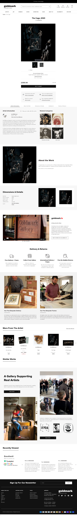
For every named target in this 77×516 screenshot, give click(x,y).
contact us (18, 496)
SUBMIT (68, 482)
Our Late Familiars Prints (38, 73)
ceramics (3, 495)
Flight (38, 350)
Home (4, 14)
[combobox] (36, 6)
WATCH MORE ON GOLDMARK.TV (60, 237)
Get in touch (27, 100)
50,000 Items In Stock (38, 1)
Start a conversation (29, 95)
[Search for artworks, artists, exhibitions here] (49, 6)
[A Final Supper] (68, 343)
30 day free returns (46, 100)
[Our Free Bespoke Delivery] (20, 292)
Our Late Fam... (9, 350)
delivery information (34, 496)
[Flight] (38, 340)
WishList (63, 7)
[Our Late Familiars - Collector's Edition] (23, 340)
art (1, 494)
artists (2, 492)
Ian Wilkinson (39, 20)
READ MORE (11, 391)
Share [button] (31, 70)
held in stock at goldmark (47, 95)
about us (3, 499)
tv (1, 500)
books (2, 496)
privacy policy (32, 494)
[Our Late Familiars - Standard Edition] (8, 340)
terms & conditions (34, 495)
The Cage (53, 350)
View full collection (70, 328)
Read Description (38, 76)
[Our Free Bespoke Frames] (56, 292)
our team (17, 495)
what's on (3, 498)
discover (3, 502)
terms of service (33, 492)
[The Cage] (35, 65)
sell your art (18, 498)
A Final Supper (68, 350)
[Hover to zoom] (38, 42)
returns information (34, 498)
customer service (19, 492)
